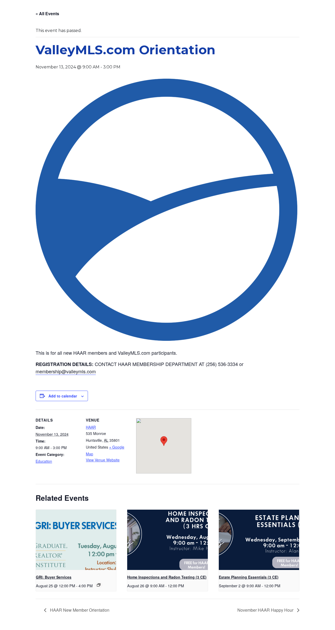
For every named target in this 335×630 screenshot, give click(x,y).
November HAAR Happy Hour (265, 610)
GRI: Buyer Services (53, 577)
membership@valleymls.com (66, 371)
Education (44, 461)
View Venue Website (103, 459)
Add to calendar (62, 396)
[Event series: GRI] (98, 584)
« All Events (47, 13)
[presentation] (76, 540)
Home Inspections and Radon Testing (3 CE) (166, 577)
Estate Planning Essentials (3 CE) (248, 577)
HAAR (91, 427)
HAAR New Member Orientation (79, 610)
